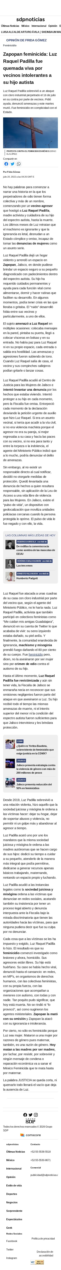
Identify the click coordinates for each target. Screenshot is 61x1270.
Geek (9, 1227)
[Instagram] (36, 1115)
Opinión (52, 26)
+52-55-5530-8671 (40, 1160)
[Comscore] (30, 1135)
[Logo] (30, 20)
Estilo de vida (14, 1185)
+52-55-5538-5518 (40, 1151)
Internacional (39, 26)
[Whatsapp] (19, 163)
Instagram (11, 1258)
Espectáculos (14, 1219)
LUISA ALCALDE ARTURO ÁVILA (20, 32)
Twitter (9, 1249)
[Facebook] (6, 163)
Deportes (11, 1194)
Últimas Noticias (10, 26)
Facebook (11, 1241)
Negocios (11, 1202)
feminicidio (36, 654)
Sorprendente (14, 1211)
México (25, 26)
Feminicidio (10, 45)
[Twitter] (12, 163)
